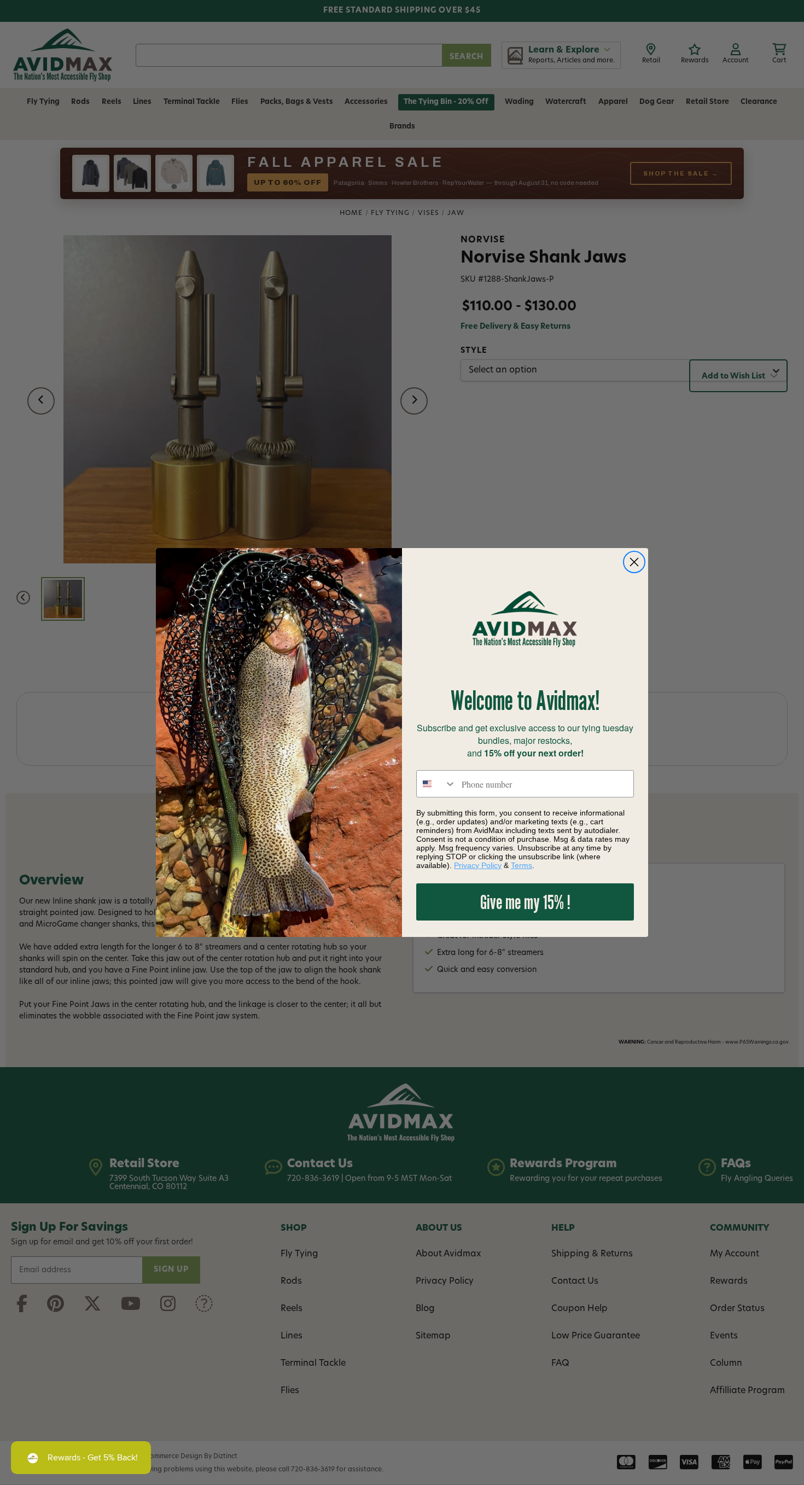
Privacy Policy (478, 865)
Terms (521, 865)
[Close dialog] (634, 562)
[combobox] (436, 784)
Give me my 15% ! (525, 901)
